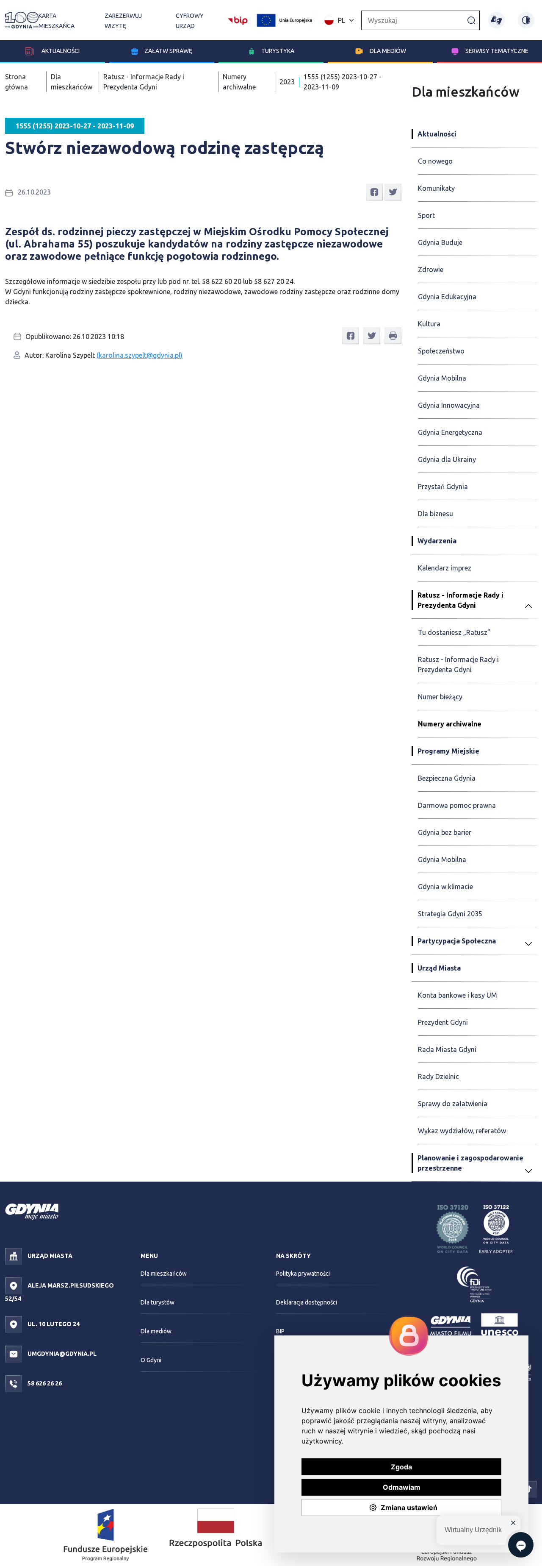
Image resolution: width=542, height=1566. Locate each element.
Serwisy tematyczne (496, 50)
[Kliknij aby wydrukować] (392, 335)
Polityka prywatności (303, 1273)
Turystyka (277, 50)
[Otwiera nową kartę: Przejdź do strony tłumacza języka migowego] (496, 20)
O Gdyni (151, 1360)
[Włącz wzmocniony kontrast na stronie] (526, 20)
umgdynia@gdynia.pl (61, 1353)
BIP (280, 1331)
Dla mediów (388, 50)
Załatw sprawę (168, 50)
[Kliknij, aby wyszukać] (471, 19)
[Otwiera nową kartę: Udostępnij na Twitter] (392, 191)
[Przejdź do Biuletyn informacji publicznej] (238, 19)
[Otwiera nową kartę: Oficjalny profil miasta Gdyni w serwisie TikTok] (528, 1488)
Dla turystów (157, 1302)
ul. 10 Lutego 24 (53, 1324)
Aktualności (60, 50)
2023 (287, 82)
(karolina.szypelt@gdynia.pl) (140, 355)
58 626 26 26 (44, 1383)
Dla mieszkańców (164, 1273)
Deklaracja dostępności (306, 1302)
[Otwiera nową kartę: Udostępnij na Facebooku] (374, 191)
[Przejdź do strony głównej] (22, 20)
